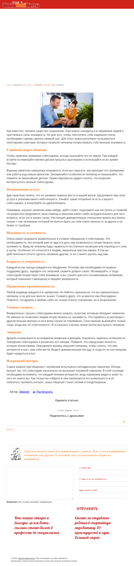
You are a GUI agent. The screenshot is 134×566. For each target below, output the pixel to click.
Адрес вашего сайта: (88, 490)
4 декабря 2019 (18, 85)
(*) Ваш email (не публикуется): (93, 479)
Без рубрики (57, 85)
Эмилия (38, 85)
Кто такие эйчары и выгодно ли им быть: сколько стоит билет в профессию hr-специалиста (36, 525)
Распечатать (44, 391)
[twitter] (95, 559)
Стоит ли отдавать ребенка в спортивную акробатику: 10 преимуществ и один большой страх (93, 527)
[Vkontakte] (101, 559)
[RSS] (108, 559)
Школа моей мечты (26, 558)
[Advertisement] (67, 28)
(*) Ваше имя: (85, 467)
